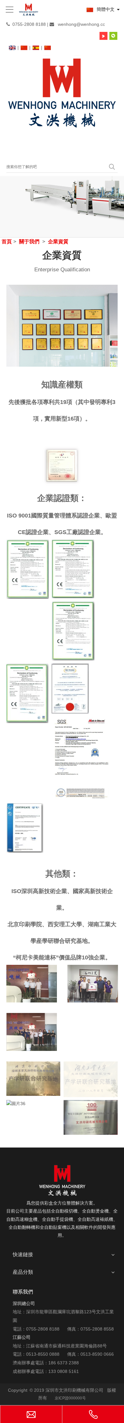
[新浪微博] (94, 36)
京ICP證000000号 (70, 1398)
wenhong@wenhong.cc (81, 24)
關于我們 (29, 241)
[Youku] (103, 36)
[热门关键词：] (112, 166)
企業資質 (58, 241)
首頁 (7, 241)
